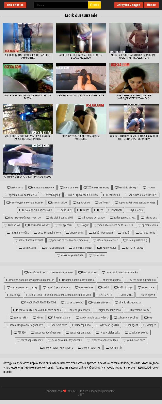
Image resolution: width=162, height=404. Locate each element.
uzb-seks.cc (15, 5)
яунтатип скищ (134, 247)
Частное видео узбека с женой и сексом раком (27, 97)
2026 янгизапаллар (98, 187)
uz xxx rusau (148, 287)
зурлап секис (60, 202)
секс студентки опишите (58, 347)
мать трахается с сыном (83, 195)
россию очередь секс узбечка (70, 240)
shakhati (116, 210)
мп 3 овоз (104, 202)
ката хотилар (147, 232)
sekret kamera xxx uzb (30, 240)
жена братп (148, 295)
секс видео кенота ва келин (26, 202)
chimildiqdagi (52, 195)
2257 (81, 394)
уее (150, 317)
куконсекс (136, 210)
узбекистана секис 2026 (142, 195)
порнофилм (83, 202)
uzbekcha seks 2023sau (104, 340)
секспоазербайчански (47, 332)
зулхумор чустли (109, 325)
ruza (100, 210)
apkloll (105, 287)
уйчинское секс (135, 340)
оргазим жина (149, 225)
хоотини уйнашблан (72, 255)
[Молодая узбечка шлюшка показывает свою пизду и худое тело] (134, 38)
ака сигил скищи (82, 247)
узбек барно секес (107, 240)
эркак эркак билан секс (22, 195)
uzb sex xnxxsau (73, 302)
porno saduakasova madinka (121, 272)
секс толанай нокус (49, 232)
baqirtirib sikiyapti (128, 187)
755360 (21, 332)
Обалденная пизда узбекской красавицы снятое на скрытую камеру (134, 137)
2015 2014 (106, 295)
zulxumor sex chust (128, 317)
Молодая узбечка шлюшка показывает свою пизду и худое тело (134, 56)
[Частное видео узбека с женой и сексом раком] (28, 78)
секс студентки (91, 347)
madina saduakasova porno (78, 279)
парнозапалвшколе (43, 187)
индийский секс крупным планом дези (50, 272)
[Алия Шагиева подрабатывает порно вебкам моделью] (81, 38)
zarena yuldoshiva (79, 310)
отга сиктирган (54, 247)
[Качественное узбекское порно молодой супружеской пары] (134, 78)
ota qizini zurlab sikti (61, 217)
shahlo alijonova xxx (129, 302)
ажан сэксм (76, 232)
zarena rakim (20, 317)
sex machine (85, 287)
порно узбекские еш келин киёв (136, 202)
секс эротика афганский (37, 210)
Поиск (94, 5)
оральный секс (101, 302)
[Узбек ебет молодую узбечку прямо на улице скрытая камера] (28, 119)
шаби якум (16, 187)
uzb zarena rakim (139, 310)
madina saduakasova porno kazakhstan (31, 279)
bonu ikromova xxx (39, 225)
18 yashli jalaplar (61, 317)
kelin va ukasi (89, 272)
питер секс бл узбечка (142, 279)
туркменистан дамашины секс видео (39, 310)
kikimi (39, 317)
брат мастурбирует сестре (24, 217)
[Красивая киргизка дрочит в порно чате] (81, 78)
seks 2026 (66, 210)
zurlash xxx (13, 225)
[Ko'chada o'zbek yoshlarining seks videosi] (28, 159)
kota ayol (15, 295)
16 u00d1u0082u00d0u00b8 (40, 302)
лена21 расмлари (102, 232)
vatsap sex (150, 217)
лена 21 (126, 232)
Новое (151, 5)
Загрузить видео (128, 5)
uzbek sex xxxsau (138, 332)
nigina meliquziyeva (109, 310)
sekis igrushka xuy (136, 240)
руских (150, 187)
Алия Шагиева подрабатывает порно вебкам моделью (80, 56)
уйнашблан (98, 255)
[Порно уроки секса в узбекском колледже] (81, 119)
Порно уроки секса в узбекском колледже (80, 137)
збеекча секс (59, 325)
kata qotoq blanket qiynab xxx (26, 325)
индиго (85, 210)
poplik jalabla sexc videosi (93, 317)
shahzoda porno (111, 279)
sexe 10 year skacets (58, 287)
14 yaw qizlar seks (109, 332)
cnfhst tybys (125, 287)
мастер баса (83, 325)
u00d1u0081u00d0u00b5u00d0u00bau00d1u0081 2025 (60, 295)
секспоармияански (31, 340)
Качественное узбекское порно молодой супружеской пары (134, 97)
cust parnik (115, 347)
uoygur (84, 225)
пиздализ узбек (19, 232)
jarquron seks (70, 187)
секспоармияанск (80, 332)
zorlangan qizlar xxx (124, 217)
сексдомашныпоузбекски (66, 340)
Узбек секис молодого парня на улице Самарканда (27, 56)
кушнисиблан (109, 247)
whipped (151, 325)
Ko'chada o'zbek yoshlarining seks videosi (28, 176)
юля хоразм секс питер (24, 287)
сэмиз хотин (29, 247)
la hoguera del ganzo (93, 217)
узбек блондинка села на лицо (115, 225)
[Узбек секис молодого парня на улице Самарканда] (28, 38)
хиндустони (65, 225)
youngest (132, 325)
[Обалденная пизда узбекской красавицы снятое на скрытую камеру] (134, 119)
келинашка (113, 195)
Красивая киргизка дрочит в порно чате (80, 95)
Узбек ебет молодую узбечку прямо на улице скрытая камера (27, 137)
